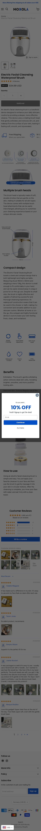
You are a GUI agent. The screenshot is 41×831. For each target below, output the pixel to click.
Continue (20, 422)
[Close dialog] (37, 395)
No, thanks (20, 428)
